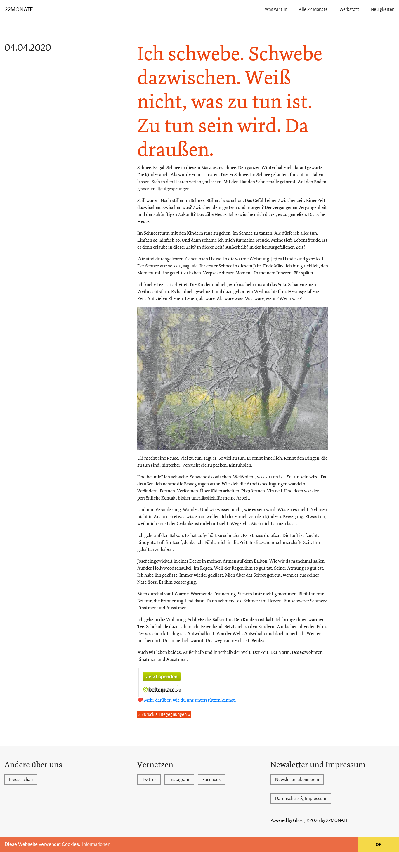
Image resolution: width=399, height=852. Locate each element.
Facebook (211, 779)
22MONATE (19, 9)
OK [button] (379, 844)
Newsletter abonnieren (297, 779)
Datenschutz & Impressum (300, 798)
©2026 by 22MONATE (327, 820)
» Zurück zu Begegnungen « (164, 714)
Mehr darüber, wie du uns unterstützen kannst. (190, 700)
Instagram (179, 779)
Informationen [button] (96, 844)
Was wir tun (276, 9)
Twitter (149, 779)
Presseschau (21, 779)
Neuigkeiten (382, 9)
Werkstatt (349, 9)
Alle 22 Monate (313, 9)
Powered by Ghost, (288, 820)
